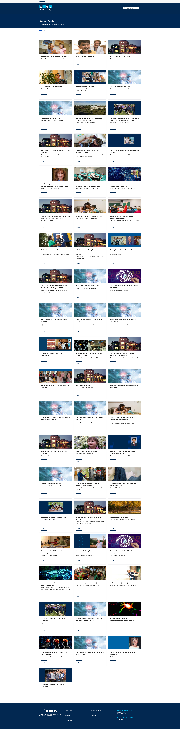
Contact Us (93, 715)
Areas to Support (117, 8)
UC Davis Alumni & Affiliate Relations (73, 718)
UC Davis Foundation (96, 710)
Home (40, 30)
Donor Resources (69, 710)
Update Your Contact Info (97, 718)
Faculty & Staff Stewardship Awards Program (75, 713)
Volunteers (67, 715)
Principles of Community (96, 713)
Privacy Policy (68, 720)
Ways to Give (95, 8)
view (44, 64)
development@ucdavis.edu (122, 721)
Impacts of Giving (106, 8)
